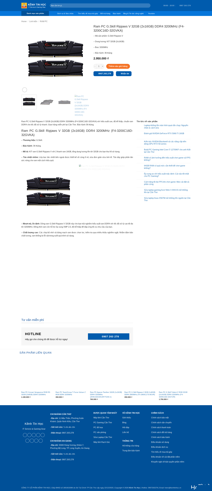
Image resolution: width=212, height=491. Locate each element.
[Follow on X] (38, 435)
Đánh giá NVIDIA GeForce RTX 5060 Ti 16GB (164, 133)
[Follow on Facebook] (25, 435)
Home (24, 21)
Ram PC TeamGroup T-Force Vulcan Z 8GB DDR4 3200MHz (71, 393)
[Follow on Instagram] (29, 435)
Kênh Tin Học (134, 488)
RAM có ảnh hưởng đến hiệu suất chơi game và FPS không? (167, 159)
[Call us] (43, 435)
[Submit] (148, 5)
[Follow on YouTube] (36, 441)
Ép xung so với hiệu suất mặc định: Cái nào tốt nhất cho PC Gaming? (166, 175)
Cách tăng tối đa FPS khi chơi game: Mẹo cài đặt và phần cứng (166, 183)
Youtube (151, 13)
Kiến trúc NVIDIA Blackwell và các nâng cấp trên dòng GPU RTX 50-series (165, 142)
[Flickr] (41, 441)
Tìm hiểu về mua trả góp (88, 13)
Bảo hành (117, 13)
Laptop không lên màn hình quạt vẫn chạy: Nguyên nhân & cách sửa (166, 126)
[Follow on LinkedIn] (32, 441)
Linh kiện (33, 21)
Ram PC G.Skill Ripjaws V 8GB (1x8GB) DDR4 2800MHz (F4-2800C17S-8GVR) (139, 393)
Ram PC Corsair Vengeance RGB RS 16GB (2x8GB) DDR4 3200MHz (35, 393)
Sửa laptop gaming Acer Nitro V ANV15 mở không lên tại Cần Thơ (166, 191)
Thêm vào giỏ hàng (118, 66)
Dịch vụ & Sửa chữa (65, 13)
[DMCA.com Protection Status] (33, 457)
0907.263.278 (68, 433)
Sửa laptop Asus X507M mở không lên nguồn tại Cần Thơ (167, 199)
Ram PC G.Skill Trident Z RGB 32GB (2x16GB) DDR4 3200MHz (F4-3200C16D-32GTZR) (173, 394)
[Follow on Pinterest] (27, 441)
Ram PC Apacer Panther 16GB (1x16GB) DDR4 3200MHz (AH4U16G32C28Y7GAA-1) (106, 394)
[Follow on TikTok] (34, 435)
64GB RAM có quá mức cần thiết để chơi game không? (164, 167)
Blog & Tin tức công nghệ (133, 13)
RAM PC (44, 21)
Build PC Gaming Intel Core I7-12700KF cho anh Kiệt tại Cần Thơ (167, 151)
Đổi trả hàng (105, 13)
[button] (157, 5)
